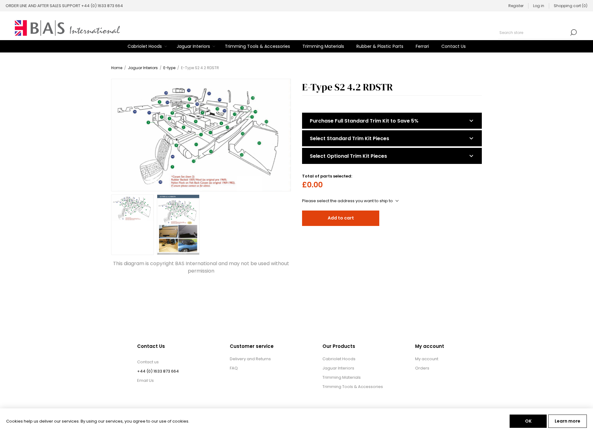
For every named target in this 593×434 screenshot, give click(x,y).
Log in (538, 5)
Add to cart (341, 218)
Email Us (145, 380)
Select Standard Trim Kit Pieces (349, 138)
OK (528, 421)
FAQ (234, 368)
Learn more (567, 421)
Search (573, 32)
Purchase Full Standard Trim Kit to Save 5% (364, 120)
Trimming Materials (341, 377)
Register (516, 5)
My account (426, 359)
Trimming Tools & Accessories (352, 387)
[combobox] (533, 32)
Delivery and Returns (250, 359)
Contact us (148, 362)
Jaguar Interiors (338, 368)
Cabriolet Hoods (338, 359)
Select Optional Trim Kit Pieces (348, 156)
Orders (422, 368)
